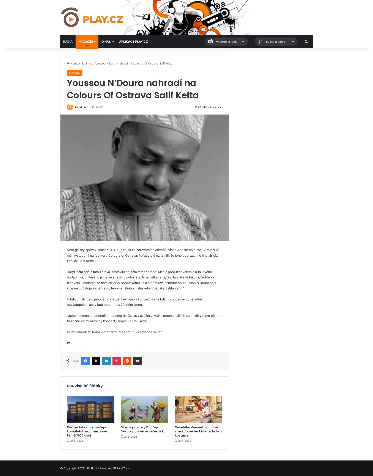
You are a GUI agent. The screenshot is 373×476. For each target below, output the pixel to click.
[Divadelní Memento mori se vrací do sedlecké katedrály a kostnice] (198, 409)
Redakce (80, 107)
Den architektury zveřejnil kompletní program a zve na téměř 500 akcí (89, 431)
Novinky (86, 63)
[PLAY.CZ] (92, 17)
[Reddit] (127, 361)
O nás (106, 41)
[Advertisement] (273, 85)
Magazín (86, 41)
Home (74, 63)
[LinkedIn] (106, 361)
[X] (96, 361)
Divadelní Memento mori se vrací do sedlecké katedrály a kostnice (198, 431)
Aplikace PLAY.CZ (133, 41)
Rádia (68, 41)
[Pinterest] (116, 361)
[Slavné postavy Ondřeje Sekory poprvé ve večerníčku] (144, 409)
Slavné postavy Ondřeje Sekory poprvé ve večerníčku (143, 429)
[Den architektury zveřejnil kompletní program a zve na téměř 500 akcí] (90, 409)
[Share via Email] (137, 361)
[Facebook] (85, 361)
